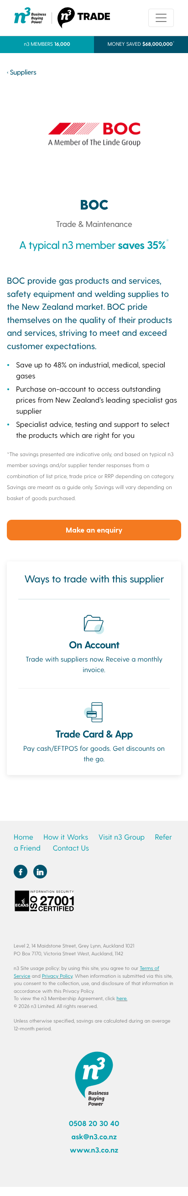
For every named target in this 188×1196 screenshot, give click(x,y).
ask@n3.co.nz (94, 1136)
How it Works (65, 837)
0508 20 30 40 (94, 1123)
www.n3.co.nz (94, 1150)
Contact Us (70, 848)
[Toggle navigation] (161, 18)
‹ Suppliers (21, 72)
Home (23, 837)
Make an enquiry (94, 529)
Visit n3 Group (121, 837)
